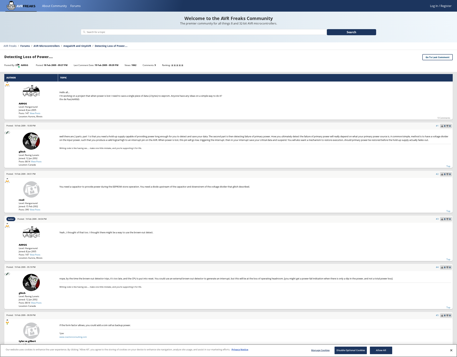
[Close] (451, 350)
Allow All (381, 350)
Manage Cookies (320, 350)
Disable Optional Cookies (351, 350)
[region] (228, 350)
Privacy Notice (240, 349)
